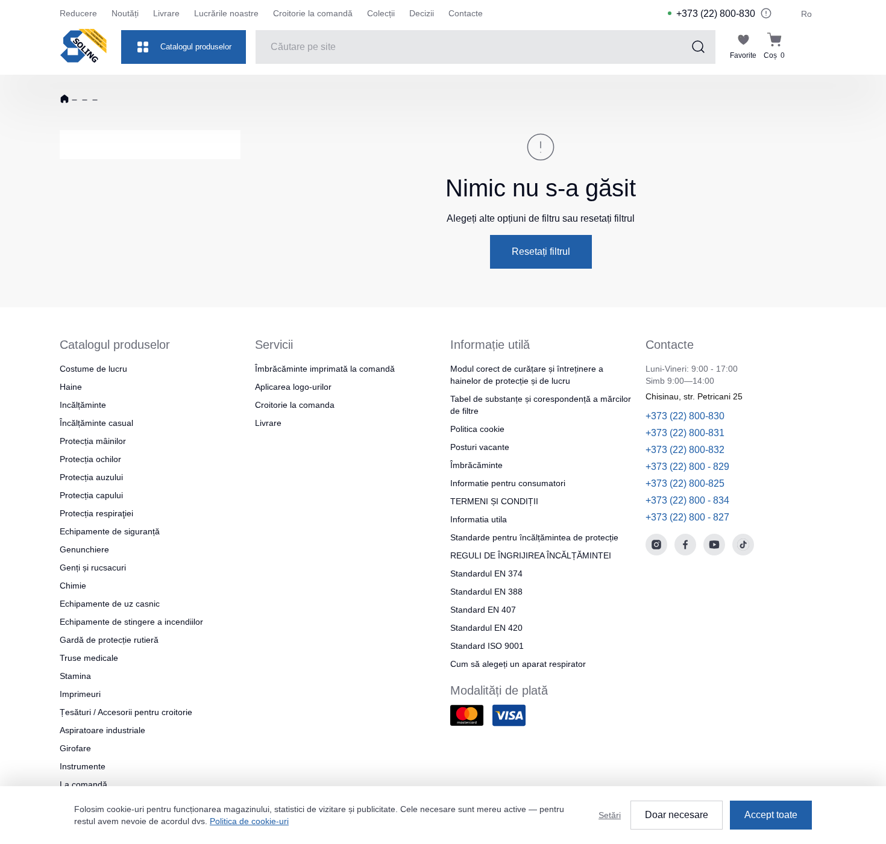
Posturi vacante (479, 447)
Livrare (166, 13)
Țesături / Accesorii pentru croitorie (126, 712)
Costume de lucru (93, 369)
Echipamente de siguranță (110, 531)
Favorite (743, 55)
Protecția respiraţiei (96, 513)
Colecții (381, 13)
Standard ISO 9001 (487, 646)
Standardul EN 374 (486, 573)
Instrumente (82, 766)
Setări (610, 815)
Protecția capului (91, 495)
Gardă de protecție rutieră (109, 640)
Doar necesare (676, 815)
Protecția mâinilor (93, 441)
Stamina (75, 676)
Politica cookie (477, 429)
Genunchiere (84, 549)
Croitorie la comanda (295, 405)
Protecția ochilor (90, 459)
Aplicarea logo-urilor (293, 387)
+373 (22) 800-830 (715, 13)
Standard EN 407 (483, 609)
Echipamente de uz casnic (110, 603)
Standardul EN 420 (486, 628)
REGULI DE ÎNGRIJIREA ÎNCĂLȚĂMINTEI (530, 555)
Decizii (421, 13)
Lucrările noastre (226, 13)
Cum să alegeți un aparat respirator (518, 664)
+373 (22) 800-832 (685, 450)
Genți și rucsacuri (93, 567)
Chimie (73, 585)
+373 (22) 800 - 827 (687, 517)
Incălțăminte (83, 405)
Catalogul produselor (195, 46)
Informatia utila (478, 519)
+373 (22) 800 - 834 (687, 500)
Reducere (78, 13)
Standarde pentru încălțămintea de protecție (534, 537)
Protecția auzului (91, 477)
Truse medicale (89, 658)
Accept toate (770, 815)
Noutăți (125, 13)
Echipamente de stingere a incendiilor (131, 622)
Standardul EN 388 (486, 591)
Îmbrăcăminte (476, 465)
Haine (71, 387)
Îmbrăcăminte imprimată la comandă (325, 369)
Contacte (465, 13)
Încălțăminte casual (96, 423)
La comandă (83, 784)
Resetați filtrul (541, 251)
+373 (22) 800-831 (685, 433)
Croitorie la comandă (313, 13)
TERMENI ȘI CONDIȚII (494, 501)
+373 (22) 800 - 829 (687, 466)
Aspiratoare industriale (102, 730)
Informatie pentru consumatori (507, 483)
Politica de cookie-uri (249, 821)
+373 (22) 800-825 (685, 483)
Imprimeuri (80, 694)
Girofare (75, 748)
